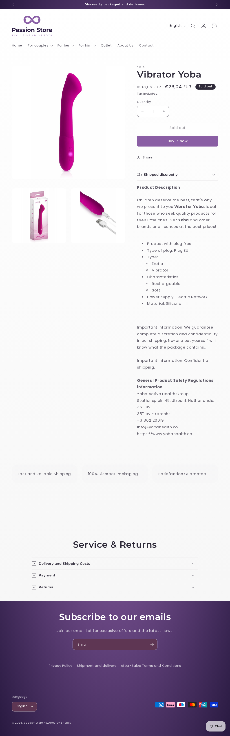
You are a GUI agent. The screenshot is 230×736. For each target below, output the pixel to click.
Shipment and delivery (96, 665)
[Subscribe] (152, 644)
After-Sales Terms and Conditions (151, 665)
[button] (40, 46)
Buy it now (178, 141)
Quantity (144, 102)
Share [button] (148, 157)
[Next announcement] (217, 4)
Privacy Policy (60, 665)
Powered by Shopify (58, 723)
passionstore (33, 723)
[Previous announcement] (13, 4)
